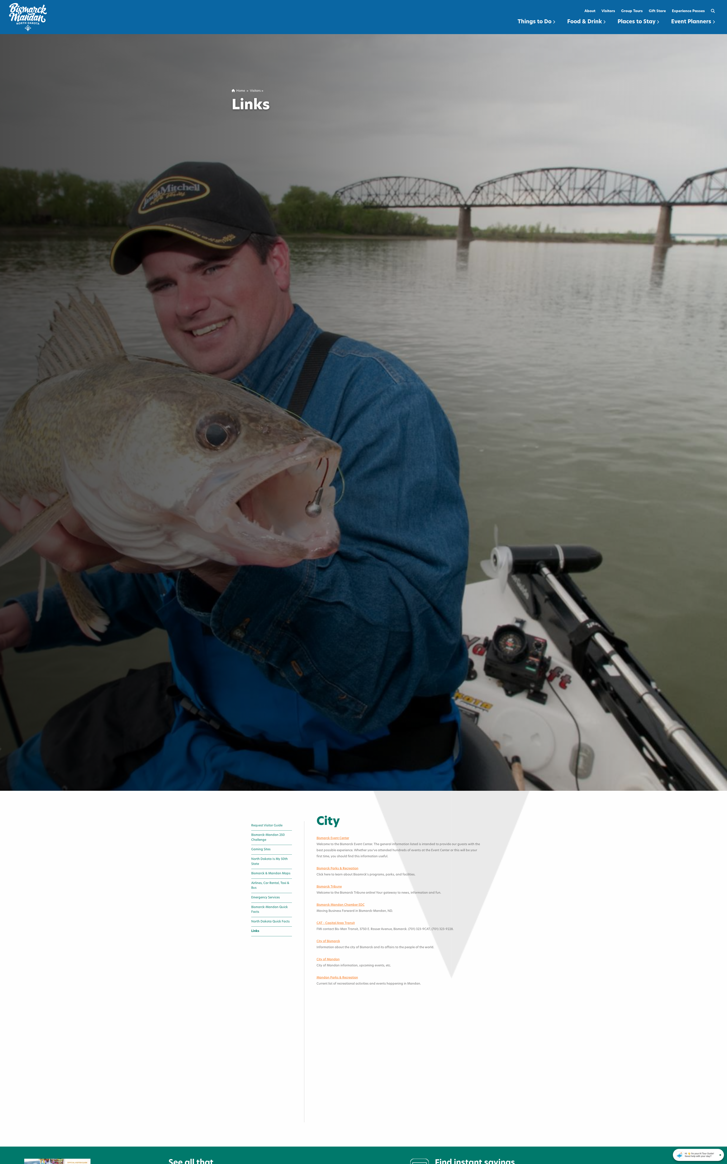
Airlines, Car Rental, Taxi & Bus (270, 886)
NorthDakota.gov (330, 1053)
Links (255, 931)
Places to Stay (637, 22)
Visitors (608, 11)
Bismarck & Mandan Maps (270, 873)
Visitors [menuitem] (255, 90)
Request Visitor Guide (266, 825)
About (589, 11)
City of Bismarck (328, 941)
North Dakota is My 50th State (269, 862)
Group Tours (632, 11)
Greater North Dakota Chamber (340, 1108)
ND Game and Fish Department (340, 1071)
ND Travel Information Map (337, 1144)
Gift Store (657, 11)
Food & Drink (585, 22)
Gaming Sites (261, 849)
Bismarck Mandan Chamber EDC (341, 905)
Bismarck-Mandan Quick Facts (269, 910)
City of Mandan (328, 959)
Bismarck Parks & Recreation (337, 868)
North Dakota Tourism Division (339, 1126)
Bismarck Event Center (333, 838)
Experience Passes (688, 11)
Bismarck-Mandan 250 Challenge (268, 838)
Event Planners (692, 22)
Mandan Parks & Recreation (337, 977)
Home (240, 90)
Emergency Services (265, 897)
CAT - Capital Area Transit (336, 923)
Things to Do (535, 22)
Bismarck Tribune (329, 886)
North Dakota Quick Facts (270, 921)
